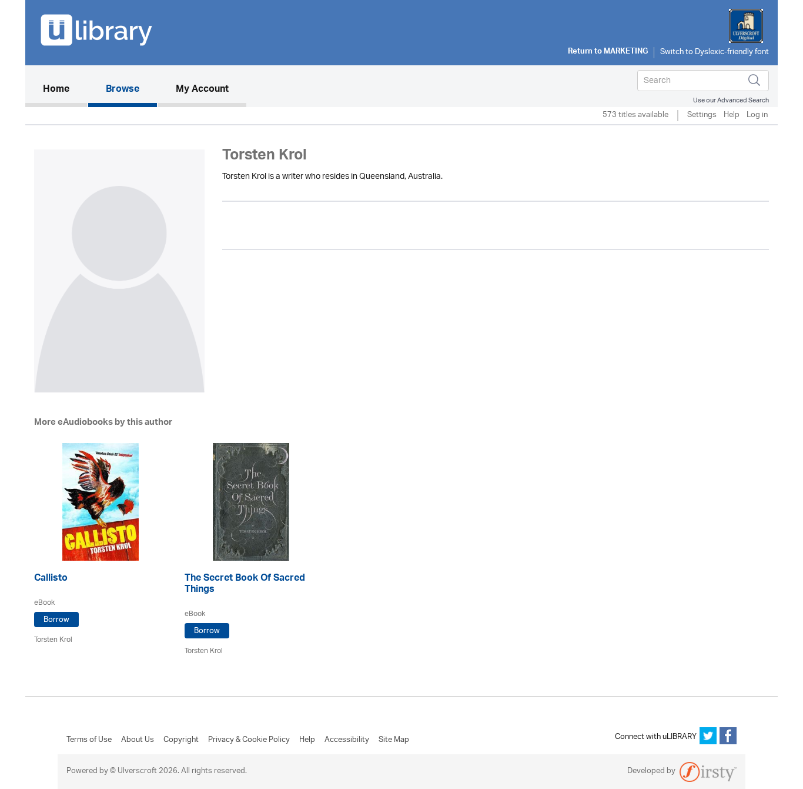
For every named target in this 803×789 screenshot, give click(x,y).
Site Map (394, 740)
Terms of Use (89, 740)
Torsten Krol (53, 640)
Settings (702, 115)
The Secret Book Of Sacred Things (245, 585)
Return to (608, 52)
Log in (757, 115)
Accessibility (346, 740)
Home (65, 89)
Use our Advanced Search (731, 100)
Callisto (51, 579)
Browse (122, 90)
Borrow (56, 620)
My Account (202, 90)
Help (732, 115)
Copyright (181, 740)
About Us (137, 740)
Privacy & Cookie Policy (249, 740)
